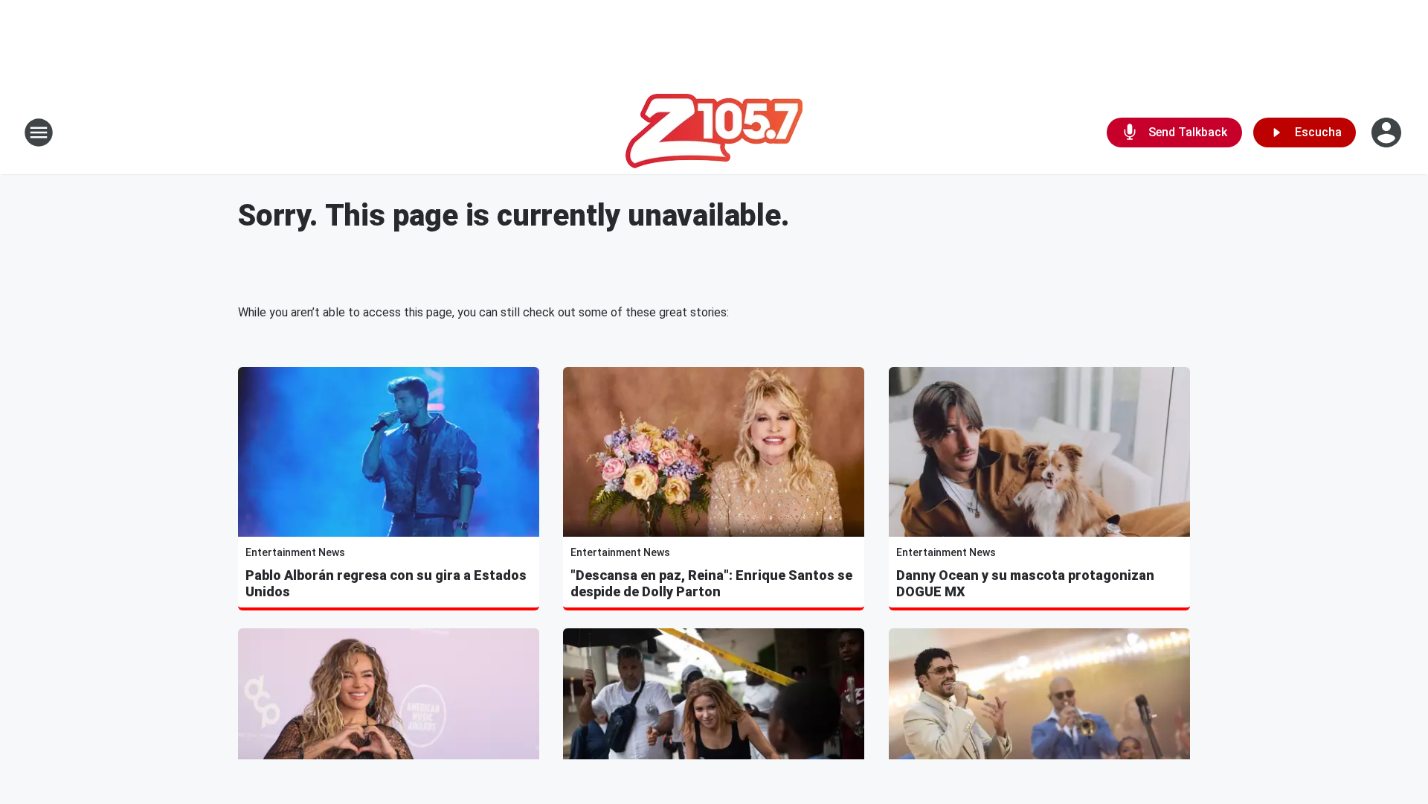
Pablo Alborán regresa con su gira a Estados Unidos (386, 583)
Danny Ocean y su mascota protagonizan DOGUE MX (1025, 583)
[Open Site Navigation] (39, 132)
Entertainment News (295, 552)
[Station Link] (714, 132)
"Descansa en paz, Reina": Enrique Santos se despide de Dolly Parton (711, 583)
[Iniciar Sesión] (1387, 132)
